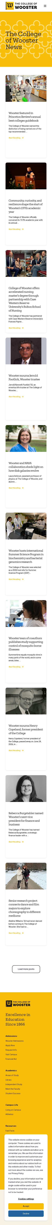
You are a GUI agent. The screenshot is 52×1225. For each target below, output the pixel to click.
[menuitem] (15, 1041)
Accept (26, 1206)
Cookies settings (26, 1199)
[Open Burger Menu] (45, 6)
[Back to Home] (21, 6)
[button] (26, 969)
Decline (26, 1214)
